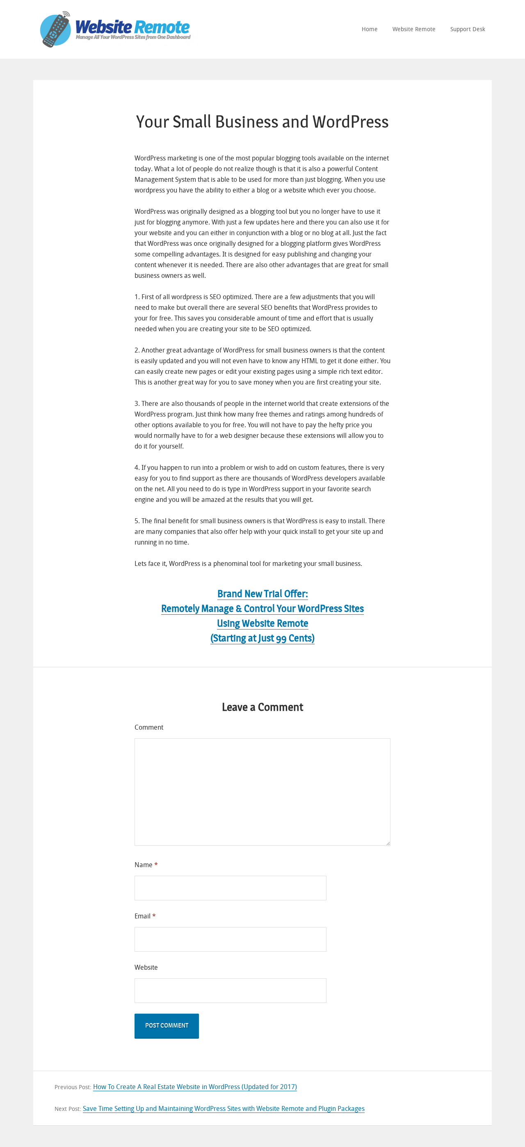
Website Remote (414, 29)
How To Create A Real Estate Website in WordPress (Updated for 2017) (195, 1087)
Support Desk (467, 29)
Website (146, 967)
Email (145, 916)
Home (370, 29)
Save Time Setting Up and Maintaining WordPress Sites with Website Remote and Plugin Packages (224, 1109)
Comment (149, 727)
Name (146, 865)
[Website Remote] (115, 18)
